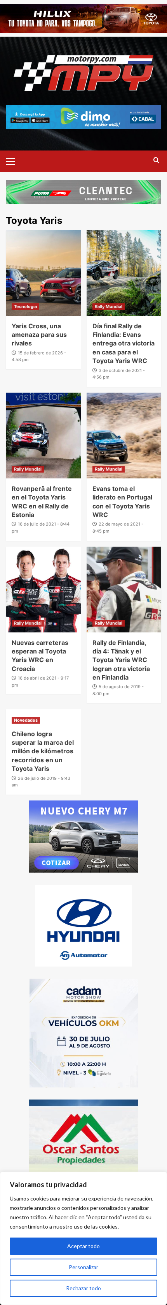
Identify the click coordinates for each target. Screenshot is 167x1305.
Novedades (26, 720)
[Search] (156, 160)
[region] (83, 1238)
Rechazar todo (83, 1288)
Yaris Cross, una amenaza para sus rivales (39, 334)
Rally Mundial (108, 306)
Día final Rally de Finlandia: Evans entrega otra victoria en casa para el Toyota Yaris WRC (123, 343)
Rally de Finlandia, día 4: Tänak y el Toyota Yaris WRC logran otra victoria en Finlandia (121, 660)
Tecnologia (25, 306)
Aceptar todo (83, 1246)
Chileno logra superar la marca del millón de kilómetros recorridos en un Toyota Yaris (43, 751)
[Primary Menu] (13, 160)
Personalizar (83, 1267)
